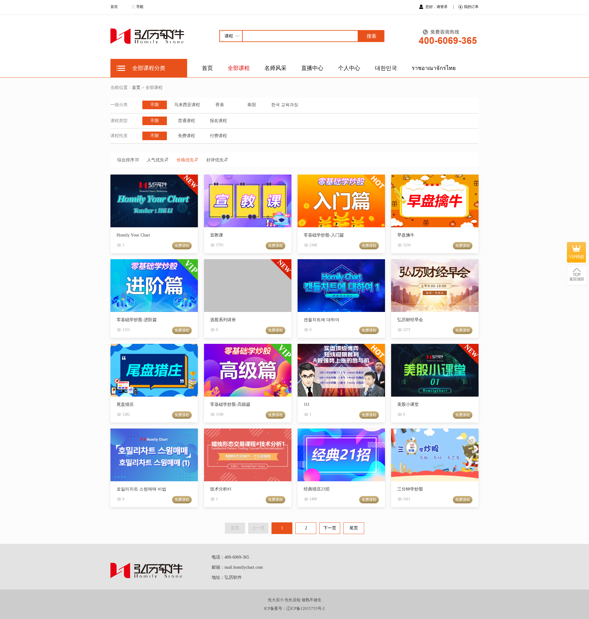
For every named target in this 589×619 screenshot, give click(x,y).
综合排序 (125, 160)
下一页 (329, 528)
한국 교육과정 (284, 104)
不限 (154, 104)
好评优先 (215, 160)
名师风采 (275, 68)
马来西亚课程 (187, 104)
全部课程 (239, 68)
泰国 (251, 104)
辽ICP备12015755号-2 (305, 608)
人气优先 (155, 160)
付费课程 (218, 135)
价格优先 (185, 160)
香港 (219, 104)
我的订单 (471, 7)
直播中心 (312, 68)
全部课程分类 (148, 68)
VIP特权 (576, 257)
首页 (114, 7)
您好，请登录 (436, 7)
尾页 (353, 528)
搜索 (371, 36)
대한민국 (386, 68)
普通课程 (186, 120)
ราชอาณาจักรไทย (434, 68)
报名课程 (218, 120)
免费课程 (186, 135)
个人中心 (349, 68)
